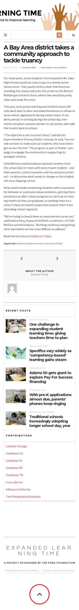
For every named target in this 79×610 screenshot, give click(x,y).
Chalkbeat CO (37, 368)
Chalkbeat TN (14, 475)
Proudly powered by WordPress (21, 570)
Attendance (22, 243)
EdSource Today (41, 236)
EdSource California (54, 68)
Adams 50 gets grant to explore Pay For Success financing (51, 377)
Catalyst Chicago (16, 446)
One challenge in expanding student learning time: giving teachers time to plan (48, 331)
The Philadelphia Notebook (23, 496)
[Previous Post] (22, 258)
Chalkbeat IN (14, 460)
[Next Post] (57, 258)
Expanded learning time (39, 550)
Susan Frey (29, 68)
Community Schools (53, 243)
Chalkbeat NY (37, 390)
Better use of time (36, 243)
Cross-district (38, 320)
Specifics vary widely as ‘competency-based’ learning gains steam (50, 355)
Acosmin (69, 570)
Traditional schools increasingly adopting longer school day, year (49, 421)
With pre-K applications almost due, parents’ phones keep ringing (50, 399)
